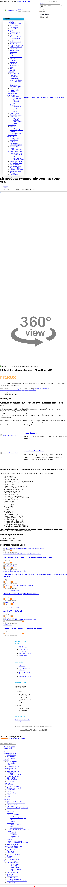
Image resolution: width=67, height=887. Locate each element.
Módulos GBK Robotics (14, 74)
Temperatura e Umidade (15, 59)
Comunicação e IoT (14, 38)
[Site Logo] (24, 1)
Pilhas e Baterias (15, 133)
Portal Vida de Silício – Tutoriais (25, 669)
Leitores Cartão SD (16, 80)
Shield (12, 35)
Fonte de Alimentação (14, 127)
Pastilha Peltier (15, 168)
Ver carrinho (5, 738)
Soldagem (13, 105)
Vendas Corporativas (25, 676)
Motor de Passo (18, 160)
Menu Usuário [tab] (8, 748)
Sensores (11, 53)
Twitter (9, 390)
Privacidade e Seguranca (23, 650)
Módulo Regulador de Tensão (16, 130)
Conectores (14, 140)
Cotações (49, 97)
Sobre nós (22, 666)
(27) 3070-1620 (58, 97)
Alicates (15, 118)
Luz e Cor (13, 63)
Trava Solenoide (15, 166)
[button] (20, 9)
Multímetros (17, 121)
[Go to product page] (35, 549)
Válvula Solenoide (16, 163)
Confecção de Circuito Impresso (15, 114)
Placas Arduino (15, 32)
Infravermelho (15, 50)
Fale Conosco (23, 647)
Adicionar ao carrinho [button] (10, 552)
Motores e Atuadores (15, 151)
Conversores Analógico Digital (15, 86)
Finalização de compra (17, 738)
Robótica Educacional (31, 97)
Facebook (3, 390)
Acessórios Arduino (16, 37)
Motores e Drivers (16, 153)
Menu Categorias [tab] (9, 747)
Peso (11, 67)
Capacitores (14, 143)
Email (26, 390)
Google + (21, 390)
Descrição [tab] (6, 393)
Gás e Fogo (13, 62)
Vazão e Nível (14, 65)
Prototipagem (14, 97)
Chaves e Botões (15, 138)
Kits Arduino (14, 27)
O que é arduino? (31, 433)
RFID (11, 40)
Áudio (12, 88)
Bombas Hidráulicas (16, 170)
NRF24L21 (13, 43)
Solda (15, 108)
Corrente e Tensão (16, 57)
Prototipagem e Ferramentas (12, 94)
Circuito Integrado (16, 145)
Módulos (11, 72)
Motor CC (16, 156)
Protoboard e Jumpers (17, 99)
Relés (12, 148)
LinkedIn (15, 390)
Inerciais (12, 70)
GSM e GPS (14, 48)
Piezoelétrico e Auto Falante (17, 881)
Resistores (13, 141)
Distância (13, 55)
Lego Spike (13, 29)
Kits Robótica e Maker (15, 24)
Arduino (10, 30)
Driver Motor (17, 155)
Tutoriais (42, 97)
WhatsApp (32, 390)
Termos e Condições (25, 653)
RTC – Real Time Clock (15, 806)
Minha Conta (12, 22)
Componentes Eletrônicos (11, 135)
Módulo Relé (14, 90)
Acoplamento (14, 165)
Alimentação (12, 125)
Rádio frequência (15, 42)
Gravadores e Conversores (14, 77)
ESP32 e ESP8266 (16, 47)
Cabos (15, 103)
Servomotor (17, 158)
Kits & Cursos (14, 25)
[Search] (39, 11)
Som (11, 68)
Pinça (15, 123)
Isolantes (16, 120)
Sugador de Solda (16, 828)
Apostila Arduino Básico (34, 451)
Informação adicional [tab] (10, 394)
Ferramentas (14, 116)
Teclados (16, 102)
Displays (12, 92)
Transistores (14, 146)
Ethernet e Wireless (16, 45)
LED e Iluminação (16, 150)
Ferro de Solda (18, 106)
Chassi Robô (14, 175)
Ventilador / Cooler (16, 161)
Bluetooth (13, 52)
